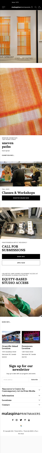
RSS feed (21, 434)
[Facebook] (12, 420)
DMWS (32, 431)
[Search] (36, 7)
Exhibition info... (8, 155)
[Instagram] (16, 420)
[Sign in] (32, 7)
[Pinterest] (25, 420)
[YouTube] (29, 420)
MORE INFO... (6, 322)
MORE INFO (21, 256)
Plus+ (36, 431)
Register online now (21, 198)
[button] (3, 7)
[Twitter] (21, 420)
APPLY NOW (21, 263)
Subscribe (34, 379)
